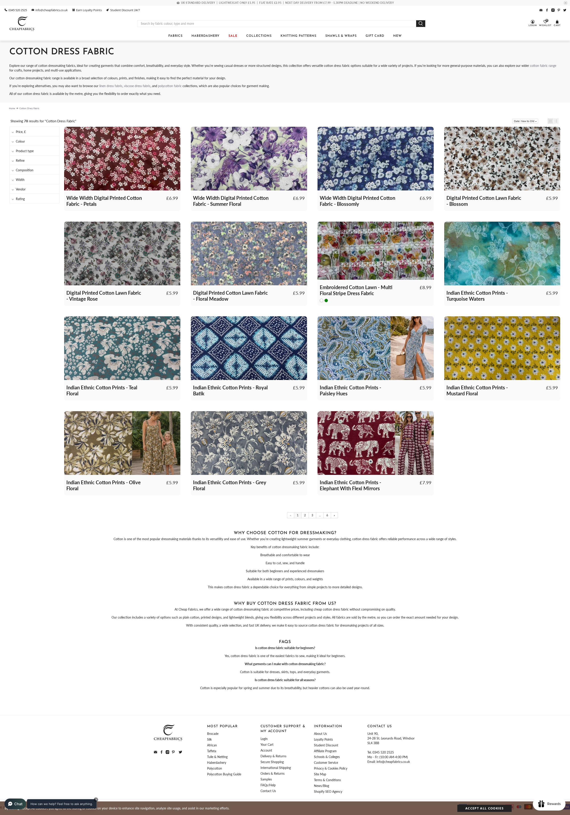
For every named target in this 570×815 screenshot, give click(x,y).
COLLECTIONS (259, 36)
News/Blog (321, 786)
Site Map (320, 774)
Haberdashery (216, 762)
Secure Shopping (272, 762)
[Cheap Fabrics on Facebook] (547, 10)
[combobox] (276, 23)
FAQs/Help (268, 785)
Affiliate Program (325, 751)
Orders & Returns (273, 773)
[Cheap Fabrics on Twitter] (565, 10)
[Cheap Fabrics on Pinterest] (559, 10)
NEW (397, 36)
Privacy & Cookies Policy (330, 768)
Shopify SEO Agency (328, 791)
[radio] (321, 300)
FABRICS (175, 36)
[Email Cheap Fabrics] (541, 10)
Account (266, 750)
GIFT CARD (375, 36)
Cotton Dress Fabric (29, 108)
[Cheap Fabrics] (22, 23)
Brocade (212, 733)
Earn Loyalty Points (89, 10)
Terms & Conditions (327, 780)
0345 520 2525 (17, 10)
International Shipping (276, 768)
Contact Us (268, 791)
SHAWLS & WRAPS (341, 36)
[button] (550, 121)
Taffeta (211, 751)
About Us (320, 733)
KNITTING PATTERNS (298, 36)
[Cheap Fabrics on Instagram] (553, 10)
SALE (232, 36)
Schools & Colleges (327, 757)
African (212, 745)
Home (12, 108)
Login (264, 739)
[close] (565, 3)
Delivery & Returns (273, 756)
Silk (209, 739)
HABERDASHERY (205, 36)
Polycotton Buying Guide (224, 774)
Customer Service (326, 762)
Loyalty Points (323, 739)
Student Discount (326, 745)
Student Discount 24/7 (125, 10)
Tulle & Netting (217, 757)
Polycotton (214, 768)
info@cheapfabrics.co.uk (51, 10)
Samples (266, 779)
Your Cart (267, 744)
